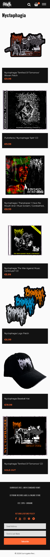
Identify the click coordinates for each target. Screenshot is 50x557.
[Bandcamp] (33, 518)
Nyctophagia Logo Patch (16, 333)
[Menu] (44, 4)
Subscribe (25, 541)
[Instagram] (24, 518)
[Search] (29, 4)
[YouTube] (20, 518)
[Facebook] (16, 518)
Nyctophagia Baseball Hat (17, 398)
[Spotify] (29, 518)
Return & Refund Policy (25, 513)
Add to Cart (14, 77)
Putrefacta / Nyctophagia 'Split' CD (21, 138)
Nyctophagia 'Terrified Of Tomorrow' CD (23, 464)
